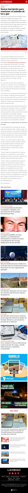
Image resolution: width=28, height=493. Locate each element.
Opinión (18, 478)
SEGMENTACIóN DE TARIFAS (24, 52)
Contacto (17, 479)
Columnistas (23, 476)
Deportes (8, 476)
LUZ (11, 51)
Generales (10, 478)
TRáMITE (8, 51)
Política (3, 476)
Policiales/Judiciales (15, 476)
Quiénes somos (11, 479)
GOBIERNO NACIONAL (17, 51)
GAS (12, 51)
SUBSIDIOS (5, 51)
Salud (14, 478)
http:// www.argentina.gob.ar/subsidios (14, 62)
